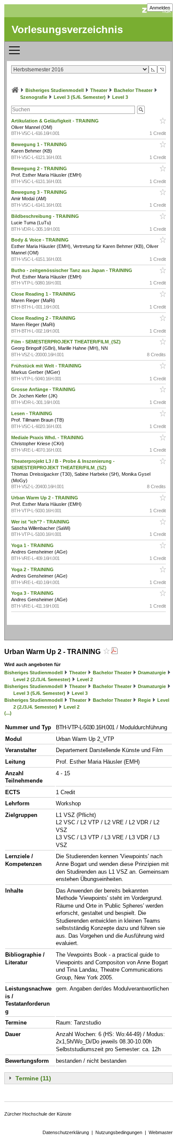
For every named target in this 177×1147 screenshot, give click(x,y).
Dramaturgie (152, 672)
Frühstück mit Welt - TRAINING (47, 365)
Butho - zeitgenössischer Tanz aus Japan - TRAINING (72, 270)
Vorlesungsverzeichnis (67, 29)
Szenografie (33, 97)
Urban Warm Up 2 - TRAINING (45, 497)
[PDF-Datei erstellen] (114, 651)
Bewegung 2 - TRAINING (39, 168)
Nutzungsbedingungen (118, 1132)
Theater (98, 90)
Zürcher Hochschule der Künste (37, 1113)
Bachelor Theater (133, 90)
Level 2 (85, 679)
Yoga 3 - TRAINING (33, 593)
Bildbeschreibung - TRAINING (45, 216)
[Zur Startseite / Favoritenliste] (15, 90)
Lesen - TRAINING (32, 413)
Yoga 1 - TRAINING (33, 545)
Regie (144, 700)
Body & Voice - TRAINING (40, 239)
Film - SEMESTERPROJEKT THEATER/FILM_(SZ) (66, 341)
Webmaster (161, 1132)
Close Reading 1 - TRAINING (44, 294)
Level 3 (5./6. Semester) (80, 97)
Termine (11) (33, 1078)
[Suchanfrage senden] (141, 110)
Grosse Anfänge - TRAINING (44, 389)
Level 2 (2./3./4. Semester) (41, 679)
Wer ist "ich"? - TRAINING (41, 521)
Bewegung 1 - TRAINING (39, 144)
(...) (8, 713)
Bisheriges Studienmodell (54, 90)
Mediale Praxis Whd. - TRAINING (48, 437)
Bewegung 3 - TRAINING (39, 192)
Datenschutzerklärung (66, 1132)
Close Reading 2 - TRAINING (44, 318)
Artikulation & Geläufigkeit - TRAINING (55, 120)
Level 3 (120, 97)
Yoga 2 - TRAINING (33, 569)
